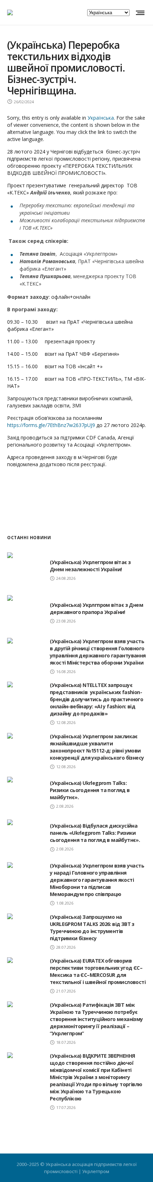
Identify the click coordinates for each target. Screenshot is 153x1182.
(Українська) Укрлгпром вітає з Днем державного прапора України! (96, 608)
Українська (101, 117)
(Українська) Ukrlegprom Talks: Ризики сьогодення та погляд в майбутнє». (90, 790)
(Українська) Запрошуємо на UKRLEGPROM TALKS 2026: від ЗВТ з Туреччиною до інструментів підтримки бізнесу (92, 927)
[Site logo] (10, 12)
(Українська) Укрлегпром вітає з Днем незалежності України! (90, 566)
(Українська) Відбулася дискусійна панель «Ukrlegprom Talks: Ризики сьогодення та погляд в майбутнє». (95, 832)
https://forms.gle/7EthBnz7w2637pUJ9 (51, 425)
